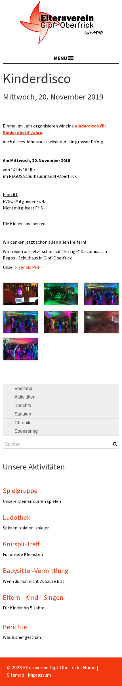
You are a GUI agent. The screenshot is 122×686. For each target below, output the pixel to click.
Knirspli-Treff (21, 544)
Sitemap (15, 675)
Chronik (22, 422)
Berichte (22, 405)
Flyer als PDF (27, 267)
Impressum (39, 675)
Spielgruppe (20, 490)
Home (89, 668)
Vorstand (23, 388)
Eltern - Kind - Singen (33, 597)
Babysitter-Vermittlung (36, 570)
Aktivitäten (24, 397)
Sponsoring (26, 431)
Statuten (22, 414)
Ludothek (16, 517)
